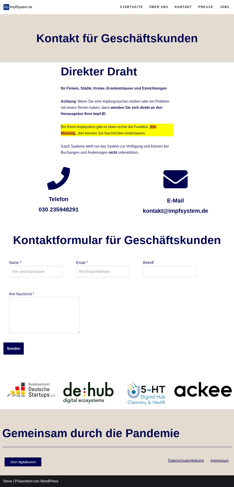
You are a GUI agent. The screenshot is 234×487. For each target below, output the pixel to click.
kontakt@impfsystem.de (175, 211)
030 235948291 (59, 209)
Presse (205, 7)
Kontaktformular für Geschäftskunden (117, 240)
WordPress (49, 481)
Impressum (220, 460)
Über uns (158, 7)
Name (15, 263)
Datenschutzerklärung (186, 460)
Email (82, 263)
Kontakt (183, 7)
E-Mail (175, 200)
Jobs (225, 7)
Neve (7, 481)
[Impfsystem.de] (18, 7)
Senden (13, 348)
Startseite (131, 7)
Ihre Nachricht (21, 294)
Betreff (148, 263)
